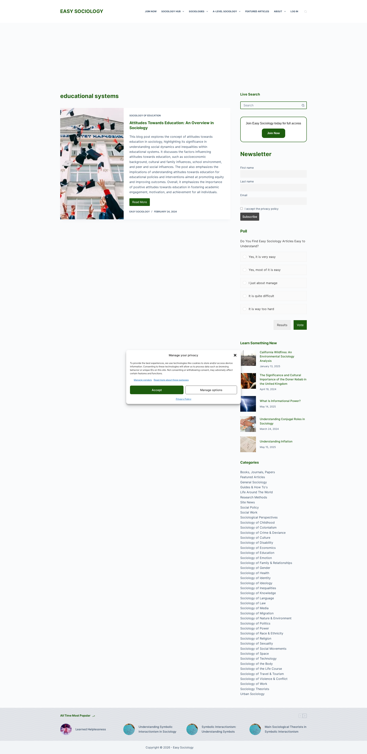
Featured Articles (257, 11)
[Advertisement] (183, 51)
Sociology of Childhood (257, 522)
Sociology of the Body (256, 664)
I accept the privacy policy (261, 208)
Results (282, 325)
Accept (157, 390)
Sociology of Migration (257, 613)
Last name (247, 181)
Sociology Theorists (254, 689)
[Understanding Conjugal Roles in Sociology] (248, 424)
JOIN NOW (151, 11)
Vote (300, 325)
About (278, 11)
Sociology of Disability (256, 542)
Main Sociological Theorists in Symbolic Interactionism (285, 729)
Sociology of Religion (255, 638)
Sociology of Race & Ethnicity (261, 633)
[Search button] (303, 105)
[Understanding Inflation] (248, 444)
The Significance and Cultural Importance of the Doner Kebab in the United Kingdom (283, 379)
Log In (294, 11)
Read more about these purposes (171, 379)
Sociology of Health (254, 573)
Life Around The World (256, 492)
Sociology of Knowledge (258, 593)
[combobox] (270, 105)
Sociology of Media (254, 608)
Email (243, 195)
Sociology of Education (145, 115)
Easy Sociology (81, 11)
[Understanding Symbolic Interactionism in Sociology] (129, 729)
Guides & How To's (254, 487)
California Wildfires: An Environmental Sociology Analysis (277, 356)
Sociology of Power (254, 628)
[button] (235, 355)
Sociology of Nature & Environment (265, 618)
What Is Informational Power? (280, 401)
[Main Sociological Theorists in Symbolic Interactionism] (255, 729)
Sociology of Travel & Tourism (262, 674)
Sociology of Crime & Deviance (263, 533)
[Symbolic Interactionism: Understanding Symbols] (192, 729)
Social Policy (249, 507)
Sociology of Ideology (256, 583)
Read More (141, 203)
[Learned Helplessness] (66, 729)
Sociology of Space (254, 653)
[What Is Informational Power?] (248, 404)
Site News (247, 502)
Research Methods (253, 497)
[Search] (305, 11)
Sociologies (196, 11)
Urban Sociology (252, 694)
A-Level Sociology (225, 11)
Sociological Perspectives (259, 517)
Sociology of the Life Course (261, 669)
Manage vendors (143, 379)
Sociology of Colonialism (258, 527)
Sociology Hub (171, 11)
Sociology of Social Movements (263, 648)
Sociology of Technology (258, 658)
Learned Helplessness (91, 729)
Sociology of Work (253, 684)
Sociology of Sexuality (256, 643)
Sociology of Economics (258, 548)
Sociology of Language (257, 598)
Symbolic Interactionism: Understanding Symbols (219, 729)
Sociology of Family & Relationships (266, 563)
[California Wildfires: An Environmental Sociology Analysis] (248, 358)
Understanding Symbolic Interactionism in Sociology (157, 729)
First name (247, 167)
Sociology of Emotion (256, 558)
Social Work (248, 512)
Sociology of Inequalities (258, 588)
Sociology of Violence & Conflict (263, 679)
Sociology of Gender (255, 568)
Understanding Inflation (276, 441)
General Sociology (253, 482)
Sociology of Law (253, 603)
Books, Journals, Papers (257, 472)
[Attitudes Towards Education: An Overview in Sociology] (92, 163)
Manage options (211, 390)
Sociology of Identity (255, 578)
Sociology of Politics (255, 623)
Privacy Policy (183, 399)
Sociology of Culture (255, 537)
